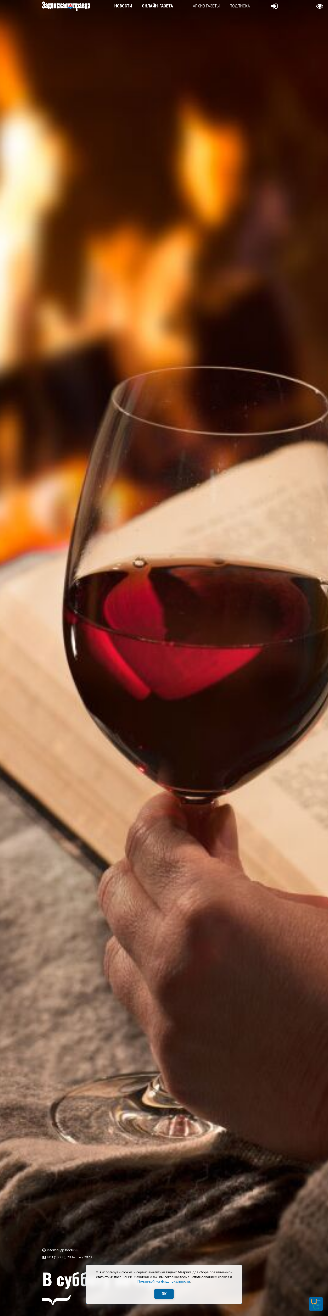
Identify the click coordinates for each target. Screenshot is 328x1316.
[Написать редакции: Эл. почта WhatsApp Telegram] (316, 1304)
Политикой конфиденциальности (163, 1281)
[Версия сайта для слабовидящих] (319, 6)
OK (164, 1293)
